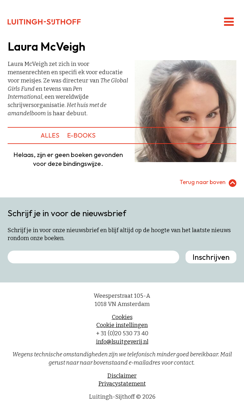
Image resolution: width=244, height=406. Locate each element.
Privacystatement (122, 383)
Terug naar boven (203, 182)
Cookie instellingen (122, 325)
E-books (81, 135)
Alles (50, 135)
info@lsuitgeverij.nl (122, 341)
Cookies (122, 317)
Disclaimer (122, 375)
